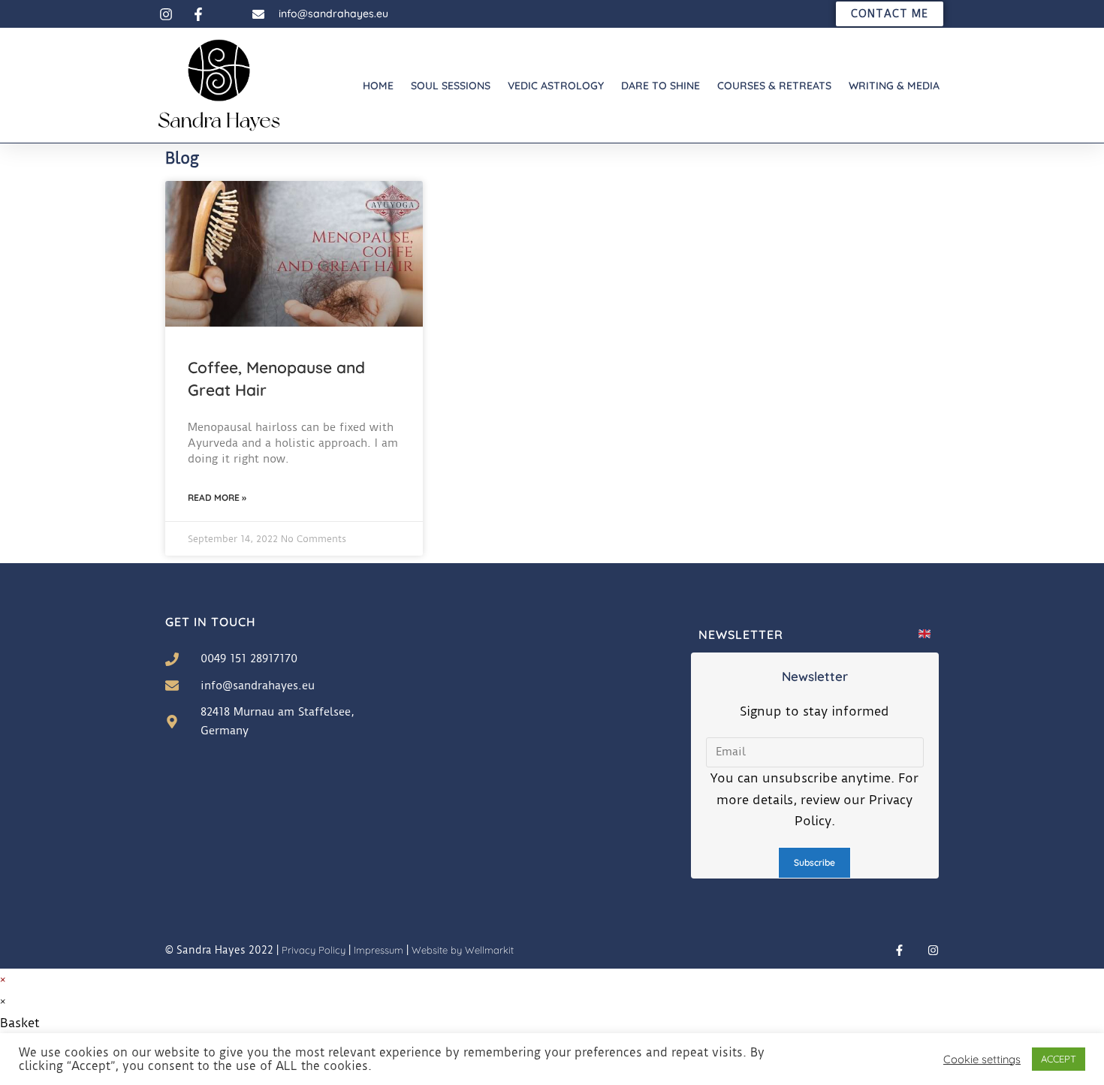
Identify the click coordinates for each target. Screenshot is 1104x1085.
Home (378, 85)
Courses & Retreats (774, 85)
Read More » (217, 497)
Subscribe (814, 862)
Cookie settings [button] (982, 1059)
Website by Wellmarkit (463, 950)
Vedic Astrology (556, 85)
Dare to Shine (660, 85)
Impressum (378, 950)
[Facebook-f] (899, 950)
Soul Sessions (450, 85)
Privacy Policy (313, 950)
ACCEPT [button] (1058, 1059)
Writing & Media (894, 85)
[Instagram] (933, 950)
